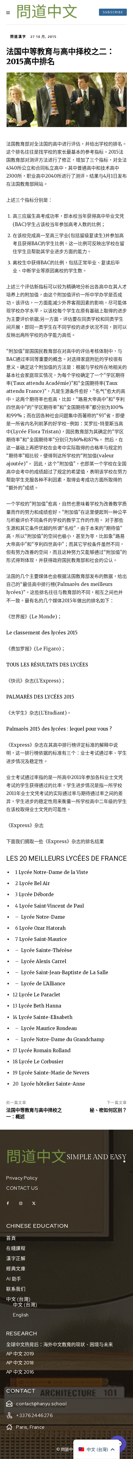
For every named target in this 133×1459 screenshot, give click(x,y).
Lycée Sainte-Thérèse (46, 950)
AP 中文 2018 (20, 1363)
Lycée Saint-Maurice (43, 939)
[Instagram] (20, 1203)
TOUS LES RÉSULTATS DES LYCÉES (47, 665)
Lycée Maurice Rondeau (49, 1028)
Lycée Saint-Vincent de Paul (51, 906)
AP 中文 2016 (20, 1372)
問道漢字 (18, 37)
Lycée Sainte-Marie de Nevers (54, 1073)
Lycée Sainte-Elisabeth (45, 1017)
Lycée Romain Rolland (45, 1050)
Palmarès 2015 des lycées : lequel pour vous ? (59, 729)
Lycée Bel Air (34, 883)
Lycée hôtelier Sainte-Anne (53, 1084)
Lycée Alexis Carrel (43, 961)
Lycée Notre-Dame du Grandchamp (62, 1039)
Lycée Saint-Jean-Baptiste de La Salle (64, 972)
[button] (96, 1449)
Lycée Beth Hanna (40, 1006)
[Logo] (47, 12)
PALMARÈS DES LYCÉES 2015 (40, 697)
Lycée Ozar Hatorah (42, 928)
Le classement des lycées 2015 (42, 633)
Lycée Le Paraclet (39, 995)
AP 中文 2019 (20, 1354)
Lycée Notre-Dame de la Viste (53, 872)
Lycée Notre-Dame (43, 917)
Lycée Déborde (36, 894)
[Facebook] (7, 1203)
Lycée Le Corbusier (41, 1062)
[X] (33, 1203)
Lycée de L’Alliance (43, 984)
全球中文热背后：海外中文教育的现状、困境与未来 (59, 1345)
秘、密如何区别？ (108, 1110)
